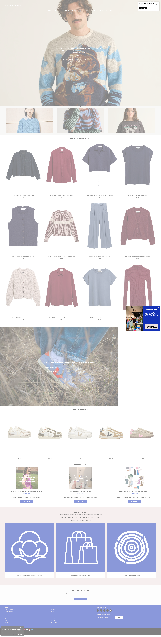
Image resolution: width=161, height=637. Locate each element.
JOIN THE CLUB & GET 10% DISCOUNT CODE (152, 327)
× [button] (158, 2)
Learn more (143, 8)
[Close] (158, 307)
